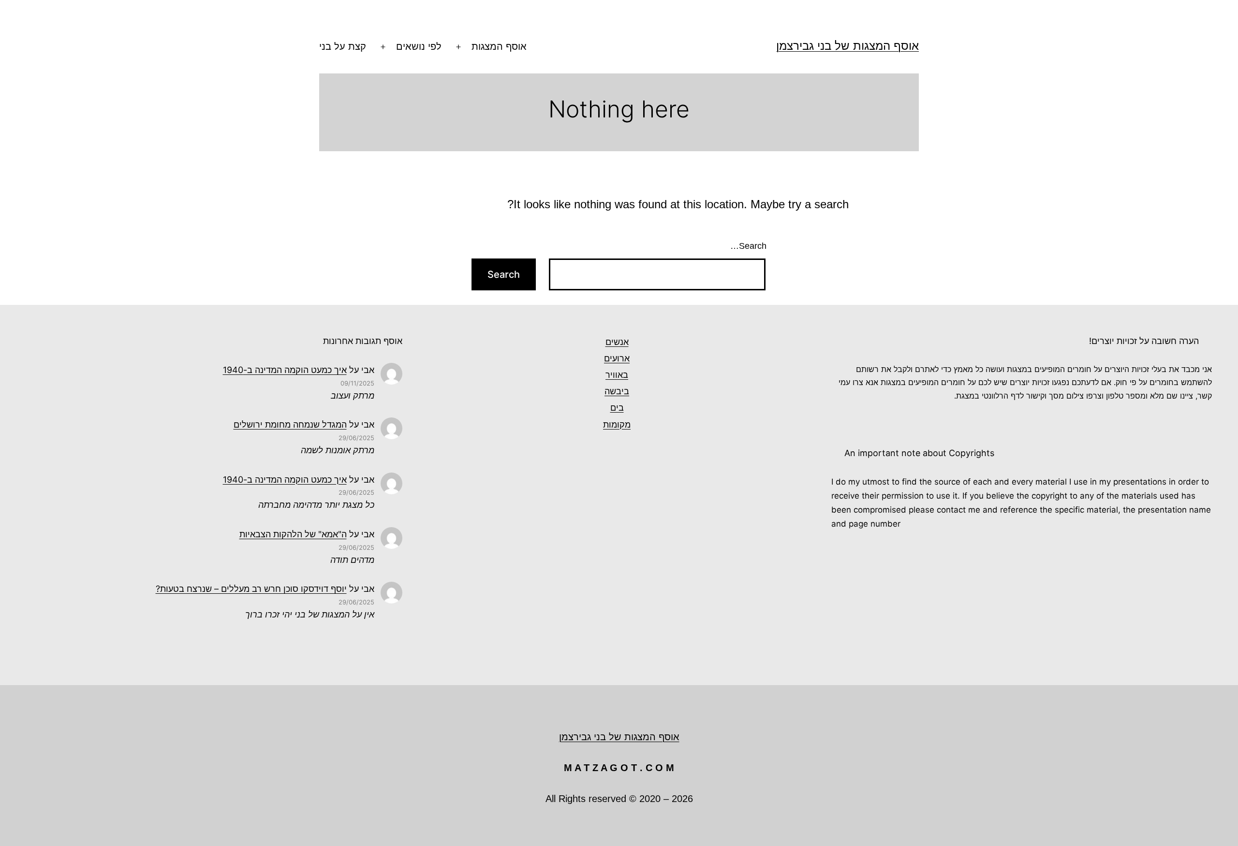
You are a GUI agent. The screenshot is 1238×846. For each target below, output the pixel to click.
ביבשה (616, 391)
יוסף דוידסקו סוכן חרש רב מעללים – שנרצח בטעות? (251, 589)
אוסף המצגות (499, 46)
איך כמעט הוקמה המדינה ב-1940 (285, 370)
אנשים (617, 342)
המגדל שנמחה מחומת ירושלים (290, 424)
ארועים (617, 358)
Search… (748, 246)
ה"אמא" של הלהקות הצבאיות (293, 534)
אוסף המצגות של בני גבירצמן (847, 46)
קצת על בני (342, 46)
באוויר (616, 375)
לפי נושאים (419, 46)
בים (617, 407)
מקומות (617, 424)
